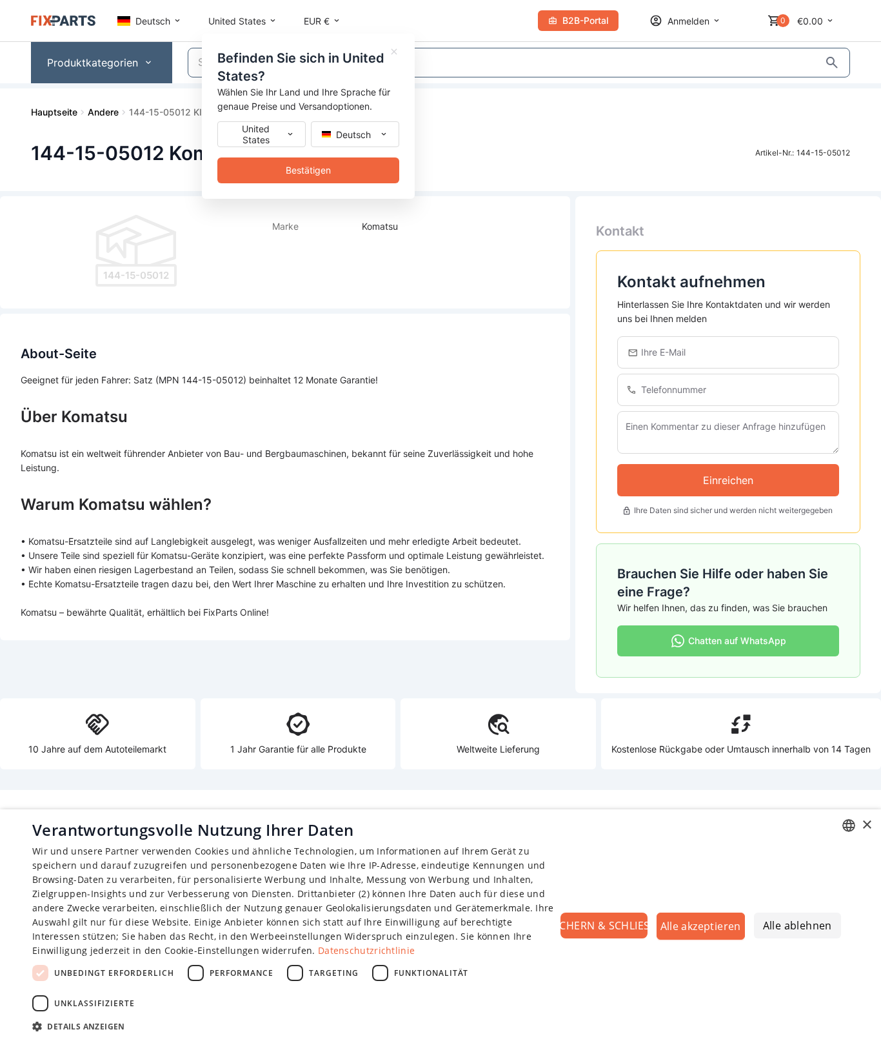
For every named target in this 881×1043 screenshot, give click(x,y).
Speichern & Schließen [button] (604, 925)
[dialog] (440, 926)
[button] (295, 1025)
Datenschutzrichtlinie (366, 950)
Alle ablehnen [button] (797, 925)
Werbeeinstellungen (295, 936)
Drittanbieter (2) (333, 893)
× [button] (866, 825)
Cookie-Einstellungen (211, 950)
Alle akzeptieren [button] (700, 926)
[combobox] (848, 825)
